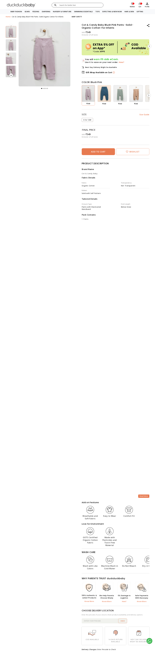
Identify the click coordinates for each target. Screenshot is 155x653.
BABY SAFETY (77, 17)
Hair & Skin (129, 11)
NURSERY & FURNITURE (62, 11)
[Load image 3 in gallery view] (11, 45)
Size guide (144, 114)
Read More (144, 496)
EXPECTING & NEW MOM (112, 11)
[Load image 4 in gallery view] (11, 58)
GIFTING (140, 11)
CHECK (123, 621)
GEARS (27, 11)
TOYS (97, 11)
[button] (16, 11)
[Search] (55, 5)
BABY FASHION (16, 11)
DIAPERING (46, 11)
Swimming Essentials (83, 11)
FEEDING (35, 11)
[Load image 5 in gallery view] (11, 71)
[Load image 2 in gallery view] (11, 32)
